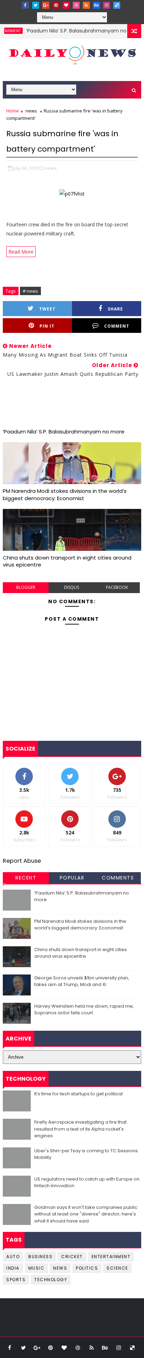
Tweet (47, 309)
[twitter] (35, 5)
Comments (118, 877)
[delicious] (116, 5)
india (13, 1268)
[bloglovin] (66, 5)
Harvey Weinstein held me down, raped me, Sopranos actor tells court (84, 1009)
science (117, 1268)
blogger (25, 587)
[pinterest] (55, 5)
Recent (25, 877)
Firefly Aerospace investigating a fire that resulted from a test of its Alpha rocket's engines (80, 1129)
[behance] (96, 5)
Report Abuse (22, 861)
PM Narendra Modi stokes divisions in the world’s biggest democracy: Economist (65, 494)
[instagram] (106, 5)
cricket (72, 1257)
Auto (13, 1257)
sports (16, 1280)
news (31, 111)
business (40, 1257)
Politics (87, 1268)
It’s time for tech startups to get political (78, 1093)
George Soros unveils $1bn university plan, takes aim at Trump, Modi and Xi (81, 981)
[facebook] (25, 5)
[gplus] (45, 5)
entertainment (111, 1257)
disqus (71, 587)
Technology (50, 1280)
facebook (117, 587)
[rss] (86, 5)
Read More (21, 251)
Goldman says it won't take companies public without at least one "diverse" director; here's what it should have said (85, 1214)
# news (30, 291)
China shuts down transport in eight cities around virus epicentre (67, 561)
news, (51, 168)
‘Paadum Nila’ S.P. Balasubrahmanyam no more (75, 30)
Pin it (47, 326)
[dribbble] (76, 5)
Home (12, 111)
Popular (72, 877)
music (36, 1268)
